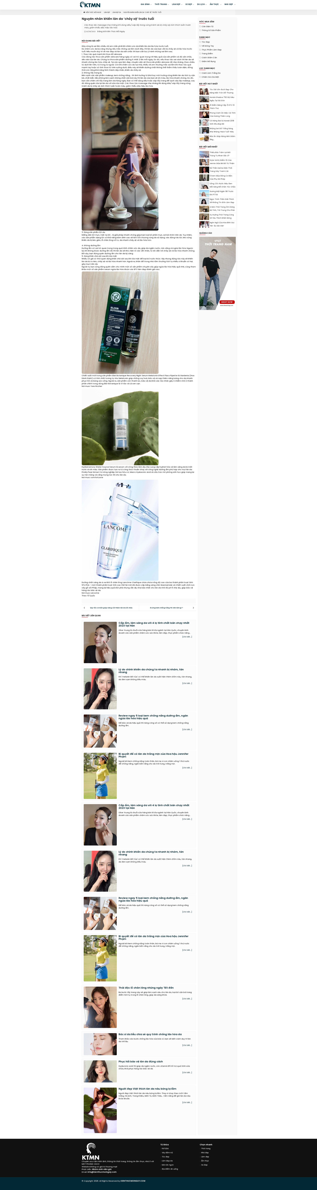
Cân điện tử (207, 27)
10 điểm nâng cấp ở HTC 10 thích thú (222, 106)
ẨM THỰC (214, 4)
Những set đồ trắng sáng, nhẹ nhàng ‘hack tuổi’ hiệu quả (222, 132)
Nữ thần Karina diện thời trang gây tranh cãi (221, 169)
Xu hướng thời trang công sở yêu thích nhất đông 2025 (222, 218)
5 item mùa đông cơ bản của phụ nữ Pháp (221, 177)
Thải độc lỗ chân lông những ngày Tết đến (146, 988)
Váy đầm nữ (167, 1153)
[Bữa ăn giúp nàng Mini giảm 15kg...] (204, 138)
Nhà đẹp (205, 1153)
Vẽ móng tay (208, 46)
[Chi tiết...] (187, 637)
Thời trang (206, 1149)
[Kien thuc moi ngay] (90, 5)
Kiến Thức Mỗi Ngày (93, 12)
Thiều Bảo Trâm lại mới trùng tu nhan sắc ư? (220, 154)
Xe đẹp (204, 1165)
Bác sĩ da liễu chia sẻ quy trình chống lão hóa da (150, 1034)
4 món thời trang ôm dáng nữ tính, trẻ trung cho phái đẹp (222, 210)
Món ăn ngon (168, 1165)
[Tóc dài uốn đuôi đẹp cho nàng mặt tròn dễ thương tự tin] (204, 93)
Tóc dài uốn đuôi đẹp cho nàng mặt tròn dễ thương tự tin (222, 93)
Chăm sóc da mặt (210, 77)
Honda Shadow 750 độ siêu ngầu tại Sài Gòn (222, 99)
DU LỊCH (201, 4)
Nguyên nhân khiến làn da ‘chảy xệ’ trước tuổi (142, 12)
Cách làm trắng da (211, 73)
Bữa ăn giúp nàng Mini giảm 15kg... (222, 138)
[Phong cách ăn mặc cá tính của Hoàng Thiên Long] (204, 118)
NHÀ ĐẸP (229, 4)
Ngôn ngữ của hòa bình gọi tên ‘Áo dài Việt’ (222, 224)
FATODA (165, 1149)
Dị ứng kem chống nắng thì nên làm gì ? (166, 608)
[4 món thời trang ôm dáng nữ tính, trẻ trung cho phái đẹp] (204, 212)
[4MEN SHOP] (217, 273)
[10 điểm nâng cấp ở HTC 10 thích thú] (204, 107)
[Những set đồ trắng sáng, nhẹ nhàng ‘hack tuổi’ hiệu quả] (204, 133)
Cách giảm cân (209, 58)
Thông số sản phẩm (211, 30)
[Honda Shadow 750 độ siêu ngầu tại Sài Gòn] (204, 99)
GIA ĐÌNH (145, 4)
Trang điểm (207, 54)
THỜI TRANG (161, 4)
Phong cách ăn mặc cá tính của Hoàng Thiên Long (223, 114)
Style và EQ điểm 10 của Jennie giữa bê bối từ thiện (222, 162)
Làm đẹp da (117, 12)
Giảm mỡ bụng (209, 62)
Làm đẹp (107, 12)
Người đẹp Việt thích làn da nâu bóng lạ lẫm (147, 1089)
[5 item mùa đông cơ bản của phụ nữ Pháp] (204, 180)
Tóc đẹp (206, 42)
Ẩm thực (205, 1161)
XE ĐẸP (188, 4)
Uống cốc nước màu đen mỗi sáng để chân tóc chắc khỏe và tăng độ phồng (223, 187)
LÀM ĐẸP (176, 4)
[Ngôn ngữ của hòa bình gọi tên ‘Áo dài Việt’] (204, 224)
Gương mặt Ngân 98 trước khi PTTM (222, 193)
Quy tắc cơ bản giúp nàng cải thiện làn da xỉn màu (111, 608)
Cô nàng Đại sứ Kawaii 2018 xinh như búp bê (222, 122)
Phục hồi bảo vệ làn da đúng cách (141, 1061)
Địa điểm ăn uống (170, 1169)
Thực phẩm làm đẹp (212, 50)
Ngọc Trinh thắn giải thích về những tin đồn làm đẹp (222, 201)
